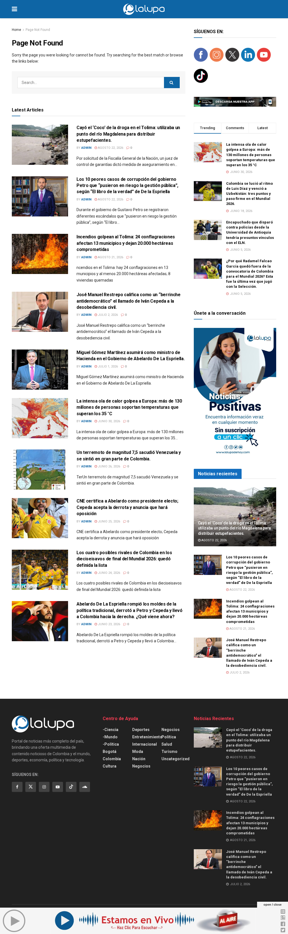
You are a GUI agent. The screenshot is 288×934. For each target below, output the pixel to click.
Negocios (141, 766)
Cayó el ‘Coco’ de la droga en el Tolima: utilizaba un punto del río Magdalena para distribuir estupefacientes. (128, 134)
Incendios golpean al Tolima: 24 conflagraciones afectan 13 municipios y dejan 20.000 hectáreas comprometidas (125, 243)
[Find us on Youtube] (57, 787)
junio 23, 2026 (108, 624)
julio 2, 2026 (107, 315)
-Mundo (110, 737)
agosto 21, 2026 (110, 257)
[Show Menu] (14, 9)
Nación (138, 759)
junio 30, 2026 (108, 421)
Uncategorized (175, 759)
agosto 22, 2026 (110, 148)
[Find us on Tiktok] (71, 787)
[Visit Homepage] (144, 9)
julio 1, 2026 (107, 366)
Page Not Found (38, 30)
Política (168, 737)
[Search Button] (273, 9)
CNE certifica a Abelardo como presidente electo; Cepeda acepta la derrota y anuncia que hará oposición (127, 507)
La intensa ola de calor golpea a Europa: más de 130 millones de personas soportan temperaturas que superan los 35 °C (129, 407)
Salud (166, 744)
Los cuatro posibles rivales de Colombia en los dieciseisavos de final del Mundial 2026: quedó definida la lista (124, 559)
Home (16, 30)
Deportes (141, 729)
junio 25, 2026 (108, 521)
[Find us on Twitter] (30, 787)
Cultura (109, 766)
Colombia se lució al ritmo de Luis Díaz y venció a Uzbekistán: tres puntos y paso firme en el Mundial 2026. (249, 193)
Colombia (112, 759)
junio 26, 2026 (108, 466)
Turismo (169, 751)
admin (86, 148)
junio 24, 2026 (108, 573)
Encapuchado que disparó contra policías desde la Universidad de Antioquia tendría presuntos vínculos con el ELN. (250, 232)
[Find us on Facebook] (17, 787)
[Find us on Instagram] (44, 787)
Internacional (144, 744)
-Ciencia (110, 729)
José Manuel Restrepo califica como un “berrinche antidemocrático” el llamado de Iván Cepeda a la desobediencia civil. (128, 301)
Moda (137, 751)
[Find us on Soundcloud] (84, 787)
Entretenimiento (147, 737)
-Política (111, 744)
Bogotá (109, 751)
